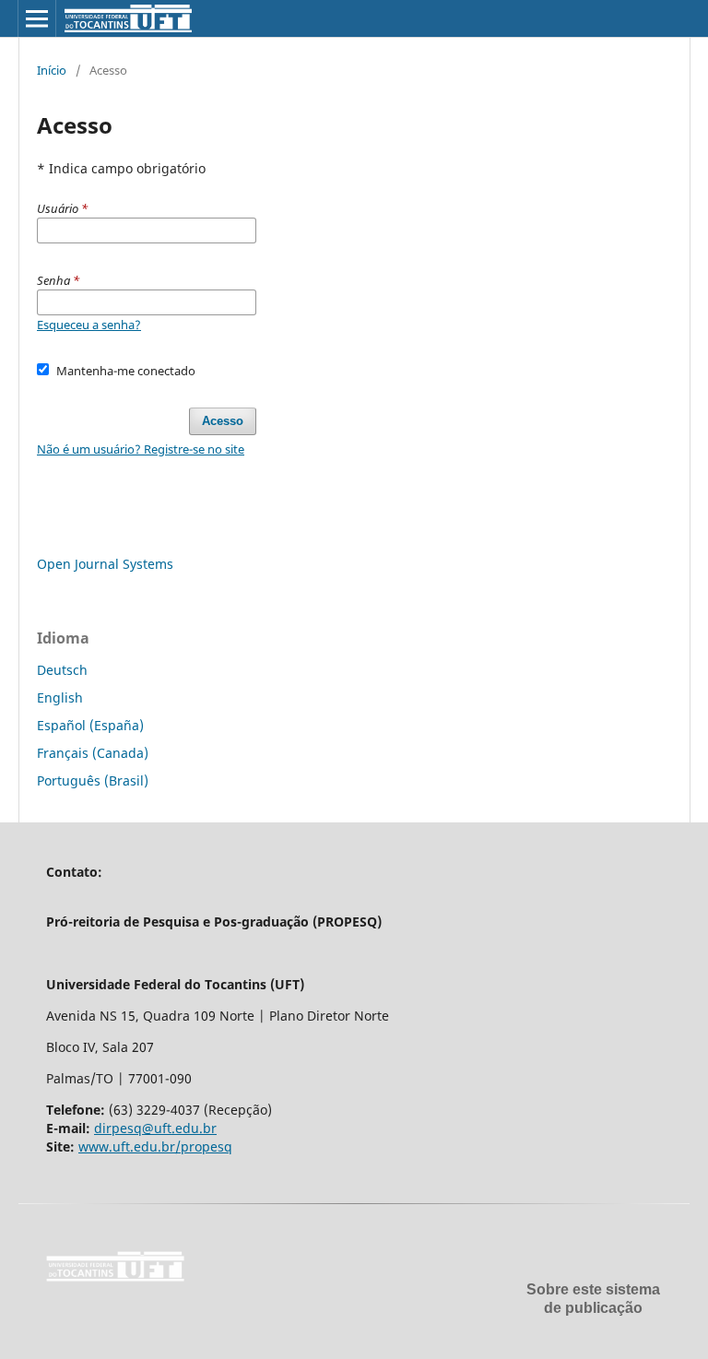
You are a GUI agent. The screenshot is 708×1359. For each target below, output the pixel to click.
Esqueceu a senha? (89, 324)
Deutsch (62, 670)
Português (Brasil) (92, 780)
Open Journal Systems (105, 564)
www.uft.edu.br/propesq (155, 1146)
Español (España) (90, 725)
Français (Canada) (92, 753)
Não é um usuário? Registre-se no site (140, 449)
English (60, 697)
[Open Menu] (36, 18)
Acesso (222, 421)
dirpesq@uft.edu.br (155, 1128)
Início (51, 70)
